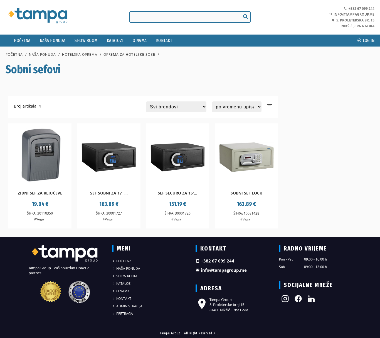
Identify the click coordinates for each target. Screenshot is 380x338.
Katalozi (115, 40)
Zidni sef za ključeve (40, 193)
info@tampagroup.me (353, 14)
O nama (140, 40)
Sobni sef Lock (246, 193)
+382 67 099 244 (360, 8)
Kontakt (164, 40)
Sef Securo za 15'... (177, 193)
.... (218, 333)
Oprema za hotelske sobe (129, 54)
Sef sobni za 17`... (109, 193)
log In (368, 40)
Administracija (128, 306)
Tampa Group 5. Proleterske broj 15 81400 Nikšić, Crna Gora (228, 304)
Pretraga (124, 313)
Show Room (86, 40)
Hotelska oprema (79, 54)
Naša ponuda (53, 40)
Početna (22, 40)
